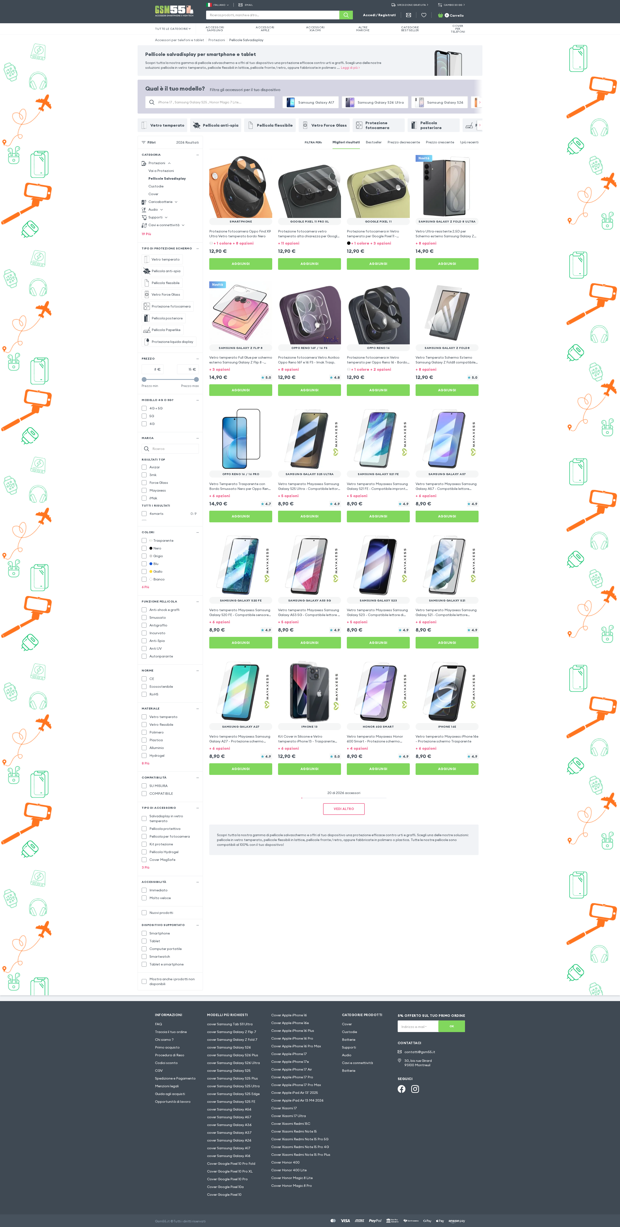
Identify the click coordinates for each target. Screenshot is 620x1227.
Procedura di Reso (169, 1055)
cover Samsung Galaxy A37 (229, 1132)
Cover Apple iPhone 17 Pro (292, 1077)
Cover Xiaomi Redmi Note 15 (294, 1131)
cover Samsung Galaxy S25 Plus (232, 1078)
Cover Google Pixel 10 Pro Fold (231, 1163)
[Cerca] (346, 15)
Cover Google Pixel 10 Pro (227, 1179)
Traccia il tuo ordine (171, 1032)
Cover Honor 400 (285, 1162)
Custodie (155, 186)
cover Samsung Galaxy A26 (229, 1140)
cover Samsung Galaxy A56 (229, 1109)
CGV (159, 1070)
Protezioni (216, 40)
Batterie (348, 1039)
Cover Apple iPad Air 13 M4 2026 (297, 1100)
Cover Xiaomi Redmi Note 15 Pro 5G (299, 1139)
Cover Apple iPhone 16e (290, 1023)
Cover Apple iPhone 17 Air (291, 1069)
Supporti (349, 1047)
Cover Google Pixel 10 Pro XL (230, 1171)
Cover (153, 194)
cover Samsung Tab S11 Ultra (230, 1024)
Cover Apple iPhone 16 (289, 1015)
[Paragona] (256, 162)
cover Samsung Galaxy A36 (229, 1125)
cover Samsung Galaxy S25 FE (231, 1101)
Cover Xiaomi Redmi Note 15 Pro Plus (300, 1154)
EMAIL (249, 5)
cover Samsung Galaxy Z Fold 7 (232, 1039)
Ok (452, 1026)
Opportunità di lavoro (173, 1101)
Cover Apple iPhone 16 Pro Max (296, 1046)
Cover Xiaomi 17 (284, 1108)
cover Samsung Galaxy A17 (228, 1148)
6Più (145, 587)
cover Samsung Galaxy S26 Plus (232, 1055)
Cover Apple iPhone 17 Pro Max (296, 1085)
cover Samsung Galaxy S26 (229, 1047)
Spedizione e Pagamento (175, 1078)
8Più (145, 763)
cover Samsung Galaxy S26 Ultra (233, 1063)
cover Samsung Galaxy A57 (229, 1117)
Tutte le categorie (171, 29)
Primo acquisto (167, 1047)
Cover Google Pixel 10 (224, 1194)
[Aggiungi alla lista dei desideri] (265, 162)
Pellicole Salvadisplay (246, 40)
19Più (146, 234)
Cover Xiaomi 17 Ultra (288, 1116)
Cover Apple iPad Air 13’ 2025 (294, 1092)
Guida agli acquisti (170, 1094)
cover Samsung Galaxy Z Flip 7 (231, 1032)
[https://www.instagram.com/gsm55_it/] (415, 1089)
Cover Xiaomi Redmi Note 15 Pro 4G (300, 1147)
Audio (346, 1055)
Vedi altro (344, 809)
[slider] (144, 379)
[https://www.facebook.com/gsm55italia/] (401, 1089)
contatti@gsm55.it (419, 1052)
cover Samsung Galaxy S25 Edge (233, 1094)
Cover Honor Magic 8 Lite (292, 1178)
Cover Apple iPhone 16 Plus (292, 1030)
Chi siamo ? (164, 1039)
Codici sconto (166, 1063)
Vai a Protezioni (161, 171)
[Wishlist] (423, 15)
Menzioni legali (167, 1086)
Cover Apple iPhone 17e (290, 1061)
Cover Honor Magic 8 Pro (291, 1185)
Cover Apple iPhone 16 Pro (292, 1038)
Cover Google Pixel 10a (225, 1187)
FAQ (158, 1024)
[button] (240, 242)
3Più (145, 867)
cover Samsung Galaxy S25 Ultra (233, 1086)
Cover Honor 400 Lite (289, 1170)
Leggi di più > (350, 67)
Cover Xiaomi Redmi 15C (290, 1123)
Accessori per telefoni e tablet (179, 40)
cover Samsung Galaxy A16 (228, 1156)
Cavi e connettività (357, 1063)
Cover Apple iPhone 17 (289, 1054)
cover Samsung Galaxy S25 (229, 1070)
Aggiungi (241, 264)
